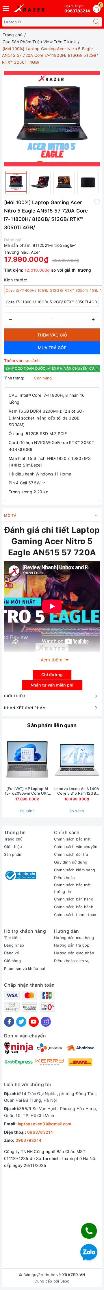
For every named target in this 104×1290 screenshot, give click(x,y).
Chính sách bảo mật (72, 839)
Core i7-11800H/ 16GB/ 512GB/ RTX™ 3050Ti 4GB (51, 302)
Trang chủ (13, 839)
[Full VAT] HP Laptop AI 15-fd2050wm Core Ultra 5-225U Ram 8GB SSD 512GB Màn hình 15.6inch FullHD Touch (27, 791)
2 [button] (46, 161)
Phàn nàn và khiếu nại (24, 968)
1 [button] (39, 161)
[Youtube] (34, 1022)
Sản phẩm (13, 854)
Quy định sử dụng (70, 862)
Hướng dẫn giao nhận (74, 953)
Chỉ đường (52, 674)
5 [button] (64, 161)
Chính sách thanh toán (75, 914)
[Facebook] (9, 1022)
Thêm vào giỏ (52, 334)
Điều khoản (64, 877)
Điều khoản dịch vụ (72, 960)
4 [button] (58, 161)
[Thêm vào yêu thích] (97, 201)
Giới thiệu (13, 846)
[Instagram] (46, 1022)
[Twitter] (21, 1022)
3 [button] (52, 161)
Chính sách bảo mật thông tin (72, 888)
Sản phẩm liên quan (52, 725)
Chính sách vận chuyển (75, 846)
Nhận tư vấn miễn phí (52, 684)
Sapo (65, 1281)
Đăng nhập (14, 945)
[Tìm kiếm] (96, 22)
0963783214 (40, 1132)
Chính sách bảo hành (73, 906)
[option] (52, 118)
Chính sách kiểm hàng (74, 870)
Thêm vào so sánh (22, 360)
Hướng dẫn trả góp (71, 945)
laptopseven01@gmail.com (44, 1123)
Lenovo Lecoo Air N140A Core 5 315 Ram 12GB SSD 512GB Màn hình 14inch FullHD (76, 791)
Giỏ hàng (12, 960)
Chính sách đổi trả (71, 854)
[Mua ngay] (49, 759)
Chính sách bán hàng (73, 899)
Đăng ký (11, 953)
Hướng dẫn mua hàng (74, 937)
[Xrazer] (29, 9)
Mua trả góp (52, 347)
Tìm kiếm (12, 937)
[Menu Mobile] (6, 7)
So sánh (27, 810)
